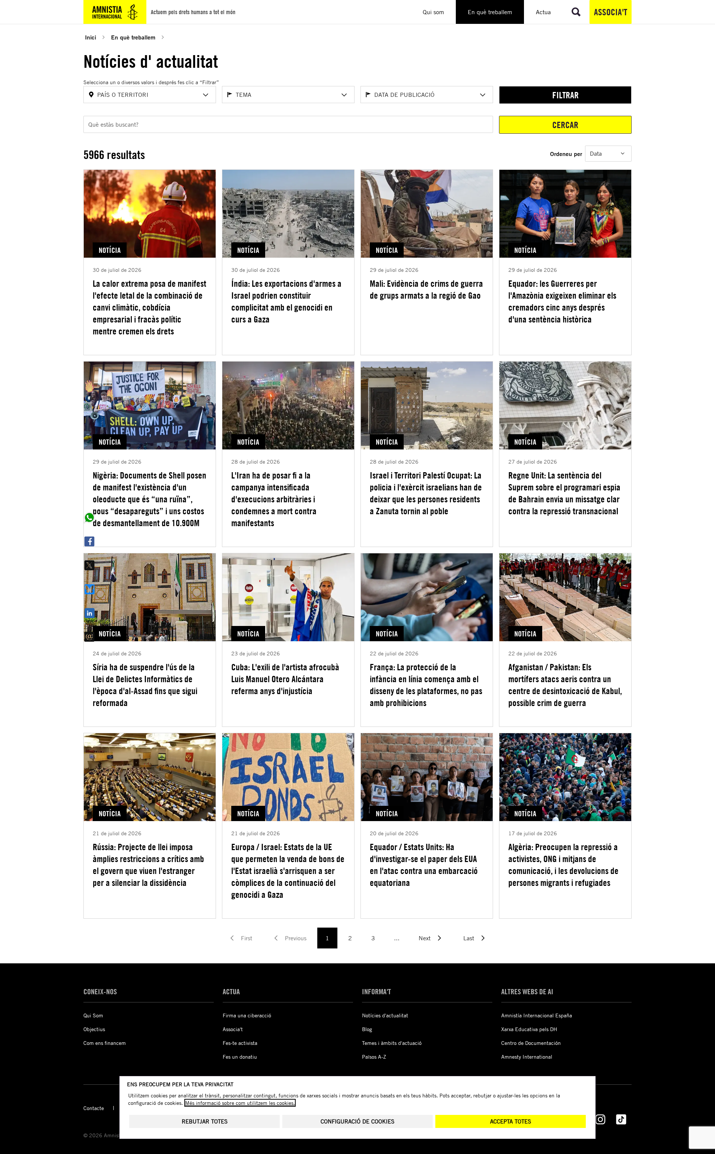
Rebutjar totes (205, 1121)
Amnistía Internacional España (536, 1015)
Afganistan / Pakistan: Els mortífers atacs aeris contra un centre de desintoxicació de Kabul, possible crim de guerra (565, 684)
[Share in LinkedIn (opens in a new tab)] (89, 613)
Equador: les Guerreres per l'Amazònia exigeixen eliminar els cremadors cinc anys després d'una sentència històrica (562, 301)
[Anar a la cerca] (576, 12)
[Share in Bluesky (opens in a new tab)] (89, 589)
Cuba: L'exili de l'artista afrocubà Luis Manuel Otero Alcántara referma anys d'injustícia (285, 678)
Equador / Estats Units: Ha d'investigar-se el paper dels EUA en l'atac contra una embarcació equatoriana (424, 864)
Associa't (610, 12)
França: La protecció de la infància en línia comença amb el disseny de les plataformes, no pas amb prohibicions (426, 684)
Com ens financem (104, 1043)
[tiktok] (621, 1119)
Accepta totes (510, 1121)
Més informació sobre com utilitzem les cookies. (240, 1103)
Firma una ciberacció (247, 1015)
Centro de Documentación (531, 1043)
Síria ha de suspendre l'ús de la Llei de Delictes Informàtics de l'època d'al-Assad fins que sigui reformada (145, 684)
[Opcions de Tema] (344, 94)
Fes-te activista (240, 1043)
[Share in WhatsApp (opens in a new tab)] (89, 518)
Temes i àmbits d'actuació (392, 1043)
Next (424, 938)
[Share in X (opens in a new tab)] (89, 565)
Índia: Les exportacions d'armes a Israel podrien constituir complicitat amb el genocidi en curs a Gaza (286, 301)
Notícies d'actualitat (385, 1015)
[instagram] (600, 1119)
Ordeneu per (566, 154)
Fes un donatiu (240, 1056)
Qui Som (93, 1015)
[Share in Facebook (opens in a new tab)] (89, 541)
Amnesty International (526, 1056)
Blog (367, 1029)
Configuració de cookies (357, 1121)
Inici (90, 37)
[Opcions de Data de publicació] (482, 94)
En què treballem (133, 37)
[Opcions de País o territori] (205, 94)
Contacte (93, 1108)
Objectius (94, 1029)
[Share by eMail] (89, 637)
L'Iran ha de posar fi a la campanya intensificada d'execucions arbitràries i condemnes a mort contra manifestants (274, 499)
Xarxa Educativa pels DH (529, 1029)
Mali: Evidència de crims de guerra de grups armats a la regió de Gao (426, 289)
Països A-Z (374, 1056)
